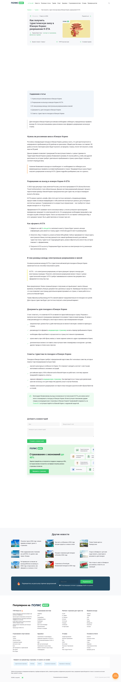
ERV (63, 647)
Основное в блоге (92, 633)
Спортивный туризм (17, 642)
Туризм (54, 3)
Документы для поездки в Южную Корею (46, 110)
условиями (80, 585)
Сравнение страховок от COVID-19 (45, 638)
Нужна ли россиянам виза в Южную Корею (47, 99)
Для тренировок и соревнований (20, 647)
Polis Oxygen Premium (67, 649)
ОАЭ (88, 617)
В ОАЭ (63, 613)
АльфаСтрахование (66, 636)
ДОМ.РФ (39, 622)
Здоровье (64, 3)
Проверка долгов (92, 3)
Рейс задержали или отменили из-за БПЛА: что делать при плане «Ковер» (30, 554)
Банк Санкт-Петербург (42, 624)
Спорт (59, 3)
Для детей (15, 649)
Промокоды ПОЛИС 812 (18, 627)
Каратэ (14, 636)
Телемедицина (40, 649)
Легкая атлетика (16, 640)
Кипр (88, 619)
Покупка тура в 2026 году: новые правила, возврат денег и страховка (31, 543)
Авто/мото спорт (16, 644)
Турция (88, 615)
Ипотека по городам (42, 628)
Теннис (14, 638)
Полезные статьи (46, 3)
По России (64, 621)
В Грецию (64, 622)
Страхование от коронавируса (44, 636)
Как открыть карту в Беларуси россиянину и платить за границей (98, 565)
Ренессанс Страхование (67, 645)
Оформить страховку (39, 471)
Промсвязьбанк (41, 626)
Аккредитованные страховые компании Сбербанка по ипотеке (22, 619)
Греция (88, 621)
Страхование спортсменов (21, 633)
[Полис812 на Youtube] (22, 677)
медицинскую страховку (57, 330)
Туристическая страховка (21, 663)
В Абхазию (64, 624)
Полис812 (36, 403)
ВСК (63, 640)
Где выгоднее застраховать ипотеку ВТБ (22, 616)
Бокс (14, 645)
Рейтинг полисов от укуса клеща (45, 647)
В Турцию (64, 615)
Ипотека (32, 663)
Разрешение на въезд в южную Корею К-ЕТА (47, 102)
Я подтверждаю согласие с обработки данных (77, 585)
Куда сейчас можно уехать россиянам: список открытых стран (22, 622)
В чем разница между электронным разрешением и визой (52, 106)
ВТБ (38, 615)
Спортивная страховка (50, 663)
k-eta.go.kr (46, 228)
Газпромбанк (40, 617)
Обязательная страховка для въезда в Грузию (22, 625)
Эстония (89, 626)
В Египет (64, 619)
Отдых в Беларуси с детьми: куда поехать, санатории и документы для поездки (98, 554)
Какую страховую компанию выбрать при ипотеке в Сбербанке (22, 614)
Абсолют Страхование (67, 638)
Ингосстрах (64, 644)
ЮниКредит (40, 621)
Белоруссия (89, 622)
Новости (37, 3)
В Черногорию (65, 626)
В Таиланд (64, 617)
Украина (89, 613)
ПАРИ (63, 642)
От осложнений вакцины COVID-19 (45, 640)
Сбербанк (39, 613)
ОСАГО (39, 663)
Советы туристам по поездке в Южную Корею (48, 113)
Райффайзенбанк (41, 619)
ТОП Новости (17, 610)
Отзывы (84, 3)
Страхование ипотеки (75, 3)
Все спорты (15, 651)
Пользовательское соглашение (60, 677)
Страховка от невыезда (64, 663)
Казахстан (89, 624)
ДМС (38, 642)
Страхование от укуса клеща (44, 645)
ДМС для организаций (42, 644)
